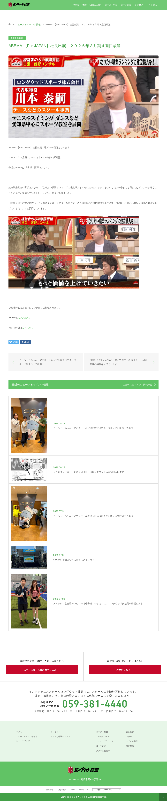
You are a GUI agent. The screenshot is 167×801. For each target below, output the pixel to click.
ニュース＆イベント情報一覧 (137, 385)
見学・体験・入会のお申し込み (41, 670)
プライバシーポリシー (79, 790)
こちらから (24, 317)
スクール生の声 (103, 751)
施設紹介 (130, 732)
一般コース (104, 736)
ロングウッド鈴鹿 (79, 797)
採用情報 (130, 746)
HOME (76, 5)
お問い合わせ (124, 670)
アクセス (152, 5)
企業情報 (49, 790)
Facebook (11, 790)
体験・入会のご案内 (91, 5)
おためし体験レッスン (60, 736)
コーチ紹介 (126, 5)
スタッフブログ (23, 741)
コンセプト (140, 5)
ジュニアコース (106, 741)
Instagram (16, 790)
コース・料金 (111, 5)
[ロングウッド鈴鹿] (83, 772)
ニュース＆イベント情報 (27, 736)
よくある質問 (132, 741)
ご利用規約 (61, 790)
